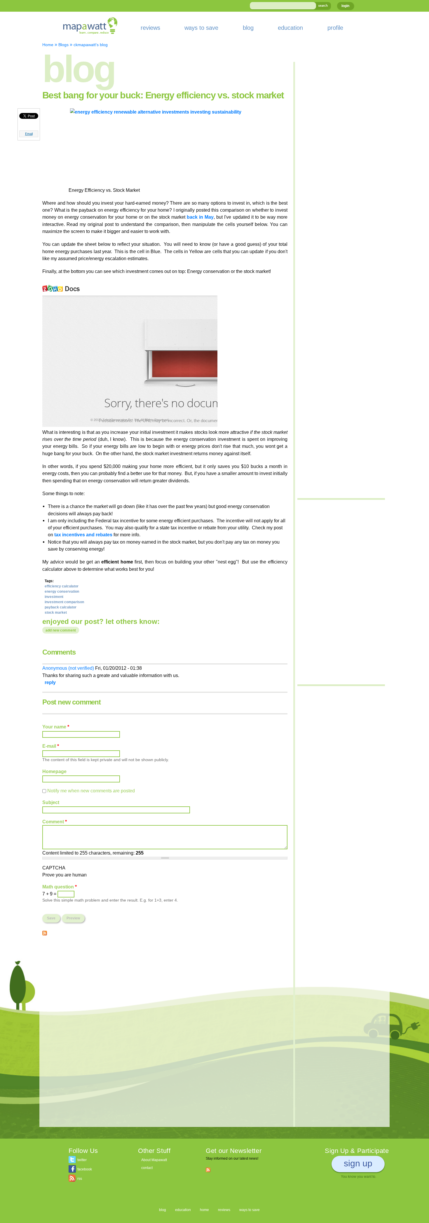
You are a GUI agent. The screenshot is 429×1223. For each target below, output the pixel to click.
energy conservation (62, 591)
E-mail (50, 746)
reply (50, 682)
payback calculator (60, 607)
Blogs (63, 44)
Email (29, 133)
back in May (200, 217)
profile (335, 28)
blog (248, 28)
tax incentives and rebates (83, 534)
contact (147, 1168)
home (204, 1210)
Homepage (54, 771)
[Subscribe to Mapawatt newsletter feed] (208, 1170)
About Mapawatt (154, 1160)
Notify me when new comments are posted (91, 790)
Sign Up (358, 1163)
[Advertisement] (164, 982)
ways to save (201, 28)
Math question (59, 886)
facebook (84, 1169)
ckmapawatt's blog (91, 44)
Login (345, 6)
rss (79, 1179)
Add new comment (61, 630)
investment (54, 597)
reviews (150, 28)
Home (47, 44)
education (290, 28)
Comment (54, 821)
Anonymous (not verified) (68, 668)
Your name (55, 726)
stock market (56, 612)
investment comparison (64, 602)
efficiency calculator (62, 586)
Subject (50, 802)
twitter (82, 1160)
